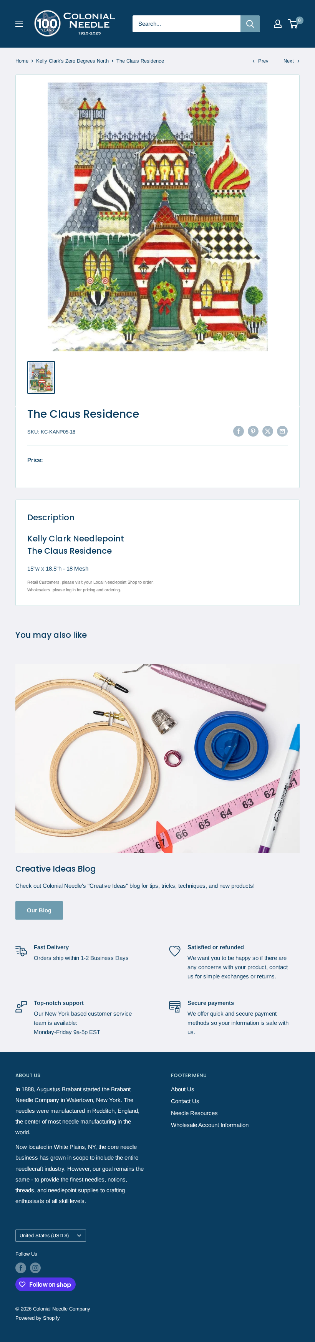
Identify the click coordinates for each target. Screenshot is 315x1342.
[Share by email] (282, 431)
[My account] (278, 24)
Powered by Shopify (37, 1318)
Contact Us (185, 1101)
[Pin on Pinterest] (253, 431)
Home (21, 61)
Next (289, 61)
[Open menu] (19, 24)
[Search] (250, 23)
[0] (293, 23)
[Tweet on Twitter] (267, 431)
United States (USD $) (44, 1235)
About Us (182, 1089)
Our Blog (39, 910)
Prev (263, 61)
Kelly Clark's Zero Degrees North (72, 61)
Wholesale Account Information (210, 1125)
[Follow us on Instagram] (35, 1268)
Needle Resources (194, 1113)
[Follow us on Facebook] (20, 1268)
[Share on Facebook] (238, 431)
